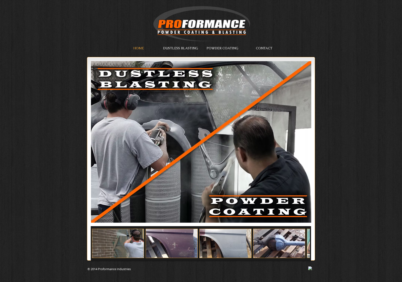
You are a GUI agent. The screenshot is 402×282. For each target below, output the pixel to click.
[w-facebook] (310, 268)
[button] (118, 243)
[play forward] (304, 243)
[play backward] (98, 243)
